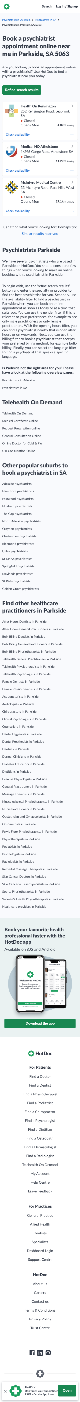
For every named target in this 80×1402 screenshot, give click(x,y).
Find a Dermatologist (40, 1147)
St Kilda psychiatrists (16, 581)
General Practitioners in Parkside (24, 786)
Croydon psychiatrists (17, 528)
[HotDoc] (6, 6)
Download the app (40, 1023)
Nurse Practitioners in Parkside (23, 809)
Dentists (40, 1233)
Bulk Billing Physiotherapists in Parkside (29, 651)
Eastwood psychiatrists (18, 498)
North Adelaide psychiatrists (21, 521)
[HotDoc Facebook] (32, 1353)
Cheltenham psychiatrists (19, 536)
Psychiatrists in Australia (16, 20)
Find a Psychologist (40, 1121)
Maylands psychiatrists (17, 573)
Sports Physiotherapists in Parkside (26, 891)
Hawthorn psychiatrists (18, 491)
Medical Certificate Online (20, 421)
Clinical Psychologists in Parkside (24, 719)
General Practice (40, 1215)
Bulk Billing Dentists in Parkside (23, 636)
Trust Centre (40, 1328)
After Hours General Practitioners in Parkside (33, 629)
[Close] (5, 1391)
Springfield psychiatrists (18, 566)
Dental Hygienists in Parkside (22, 734)
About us (40, 1284)
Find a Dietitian (40, 1129)
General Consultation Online (21, 436)
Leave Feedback (40, 1191)
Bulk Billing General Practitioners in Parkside (32, 644)
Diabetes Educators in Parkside (23, 764)
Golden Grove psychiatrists (20, 588)
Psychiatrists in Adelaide (18, 380)
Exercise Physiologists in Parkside (24, 779)
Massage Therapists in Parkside (23, 794)
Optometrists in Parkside (19, 824)
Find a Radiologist (40, 1156)
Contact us (40, 1301)
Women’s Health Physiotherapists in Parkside (33, 899)
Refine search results (21, 90)
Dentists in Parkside (15, 749)
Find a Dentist (40, 1085)
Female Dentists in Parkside (21, 681)
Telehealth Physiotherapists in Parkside (28, 666)
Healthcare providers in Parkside (24, 906)
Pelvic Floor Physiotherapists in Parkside (29, 831)
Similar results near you (40, 234)
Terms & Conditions (40, 1310)
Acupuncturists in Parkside (20, 696)
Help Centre (40, 1182)
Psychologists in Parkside (19, 854)
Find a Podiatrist (40, 1103)
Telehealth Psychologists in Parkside (26, 674)
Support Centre (40, 1259)
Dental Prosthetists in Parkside (23, 741)
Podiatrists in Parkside (17, 846)
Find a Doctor (40, 1076)
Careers (40, 1293)
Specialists (40, 1242)
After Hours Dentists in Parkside (24, 621)
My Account (40, 1173)
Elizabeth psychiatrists (17, 506)
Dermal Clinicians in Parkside (21, 756)
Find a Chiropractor (40, 1112)
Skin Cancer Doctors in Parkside (24, 876)
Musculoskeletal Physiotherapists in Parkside (32, 801)
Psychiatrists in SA (45, 20)
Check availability (18, 134)
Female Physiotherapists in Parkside (26, 689)
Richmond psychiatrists (18, 543)
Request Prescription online (21, 428)
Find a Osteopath (40, 1138)
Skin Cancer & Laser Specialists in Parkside (31, 884)
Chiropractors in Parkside (19, 711)
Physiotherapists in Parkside (21, 839)
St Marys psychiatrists (17, 558)
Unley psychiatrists (15, 551)
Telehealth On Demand (18, 413)
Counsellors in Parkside (18, 726)
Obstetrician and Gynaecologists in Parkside (32, 816)
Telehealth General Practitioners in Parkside (31, 659)
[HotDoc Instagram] (48, 1353)
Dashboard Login (40, 1251)
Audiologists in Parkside (18, 704)
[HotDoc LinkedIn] (40, 1353)
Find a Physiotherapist (40, 1094)
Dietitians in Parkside (16, 771)
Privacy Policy (40, 1319)
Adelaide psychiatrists (17, 483)
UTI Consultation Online (18, 451)
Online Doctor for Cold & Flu (22, 443)
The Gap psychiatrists (17, 513)
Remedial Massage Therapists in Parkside (30, 869)
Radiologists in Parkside (18, 861)
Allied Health (40, 1224)
